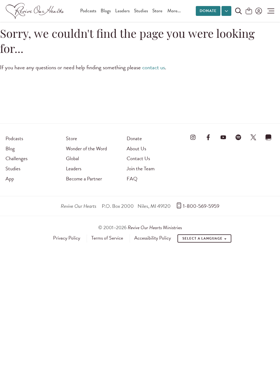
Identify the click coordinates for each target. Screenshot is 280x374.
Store (157, 10)
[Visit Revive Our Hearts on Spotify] (238, 137)
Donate (208, 11)
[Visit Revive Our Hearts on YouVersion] (268, 137)
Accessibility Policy (152, 237)
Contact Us (138, 158)
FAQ (132, 179)
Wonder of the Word (86, 149)
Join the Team (140, 168)
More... (174, 10)
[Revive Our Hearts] (36, 11)
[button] (269, 11)
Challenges (16, 158)
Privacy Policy (66, 237)
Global (72, 158)
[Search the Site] (238, 11)
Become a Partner (84, 179)
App (9, 179)
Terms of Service (107, 237)
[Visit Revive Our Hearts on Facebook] (208, 137)
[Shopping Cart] (249, 11)
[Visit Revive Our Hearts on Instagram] (193, 137)
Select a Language (202, 238)
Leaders (122, 10)
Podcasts (88, 10)
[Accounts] (258, 11)
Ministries (155, 227)
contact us (153, 67)
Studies (141, 10)
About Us (136, 149)
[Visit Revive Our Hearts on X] (253, 137)
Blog (10, 149)
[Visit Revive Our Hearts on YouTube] (223, 137)
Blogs (106, 10)
